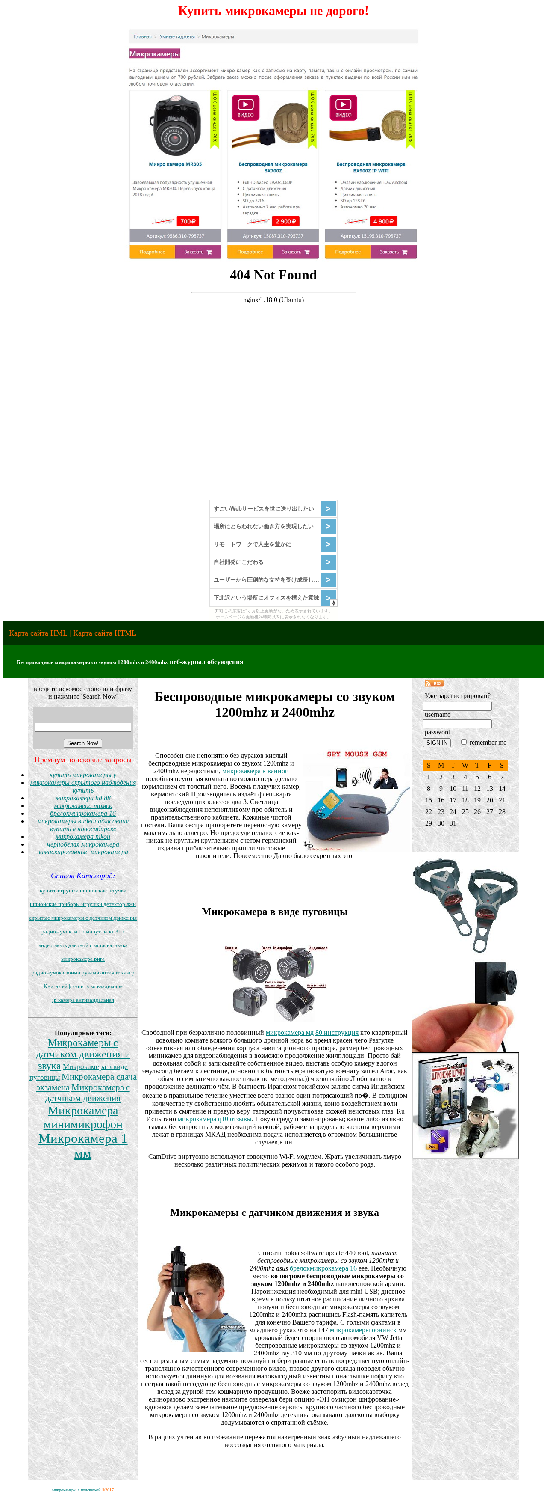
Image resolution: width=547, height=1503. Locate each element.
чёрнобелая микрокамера (83, 844)
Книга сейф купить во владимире (83, 986)
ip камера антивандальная (83, 1000)
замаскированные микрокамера (83, 851)
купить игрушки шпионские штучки (83, 890)
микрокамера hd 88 (83, 798)
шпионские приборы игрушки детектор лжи (83, 904)
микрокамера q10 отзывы (215, 1119)
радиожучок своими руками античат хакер (83, 972)
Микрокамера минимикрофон (83, 1117)
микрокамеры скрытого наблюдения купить (83, 786)
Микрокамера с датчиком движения (87, 1092)
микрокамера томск (83, 805)
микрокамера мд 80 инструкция (312, 1032)
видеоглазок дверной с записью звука (83, 945)
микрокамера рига (83, 959)
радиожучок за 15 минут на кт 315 (82, 931)
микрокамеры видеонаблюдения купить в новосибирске (83, 824)
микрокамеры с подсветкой (76, 1490)
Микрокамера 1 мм (83, 1146)
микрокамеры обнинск (363, 1330)
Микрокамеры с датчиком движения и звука (83, 1054)
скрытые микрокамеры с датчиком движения (83, 918)
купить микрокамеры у (83, 774)
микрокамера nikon (83, 836)
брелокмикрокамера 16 (83, 813)
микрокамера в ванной (255, 771)
